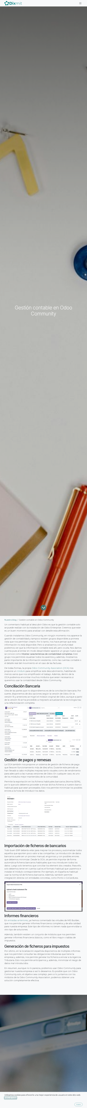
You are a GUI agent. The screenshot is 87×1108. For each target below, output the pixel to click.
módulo (21, 671)
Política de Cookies (11, 1098)
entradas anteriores (18, 920)
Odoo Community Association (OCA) (50, 668)
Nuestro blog (10, 620)
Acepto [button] (78, 1104)
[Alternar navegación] (80, 3)
